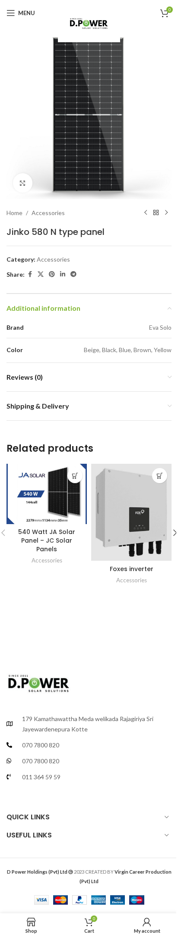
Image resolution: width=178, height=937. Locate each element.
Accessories (48, 212)
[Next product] (166, 213)
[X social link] (40, 274)
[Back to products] (156, 213)
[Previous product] (145, 213)
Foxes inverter (131, 569)
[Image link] (38, 680)
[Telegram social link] (73, 274)
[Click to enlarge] (22, 183)
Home (14, 212)
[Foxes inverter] (131, 512)
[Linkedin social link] (62, 274)
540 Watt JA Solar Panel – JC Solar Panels (46, 540)
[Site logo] (89, 21)
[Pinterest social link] (51, 274)
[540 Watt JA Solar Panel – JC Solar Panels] (46, 494)
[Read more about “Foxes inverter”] (159, 475)
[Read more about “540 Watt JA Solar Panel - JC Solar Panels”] (75, 475)
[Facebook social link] (30, 274)
